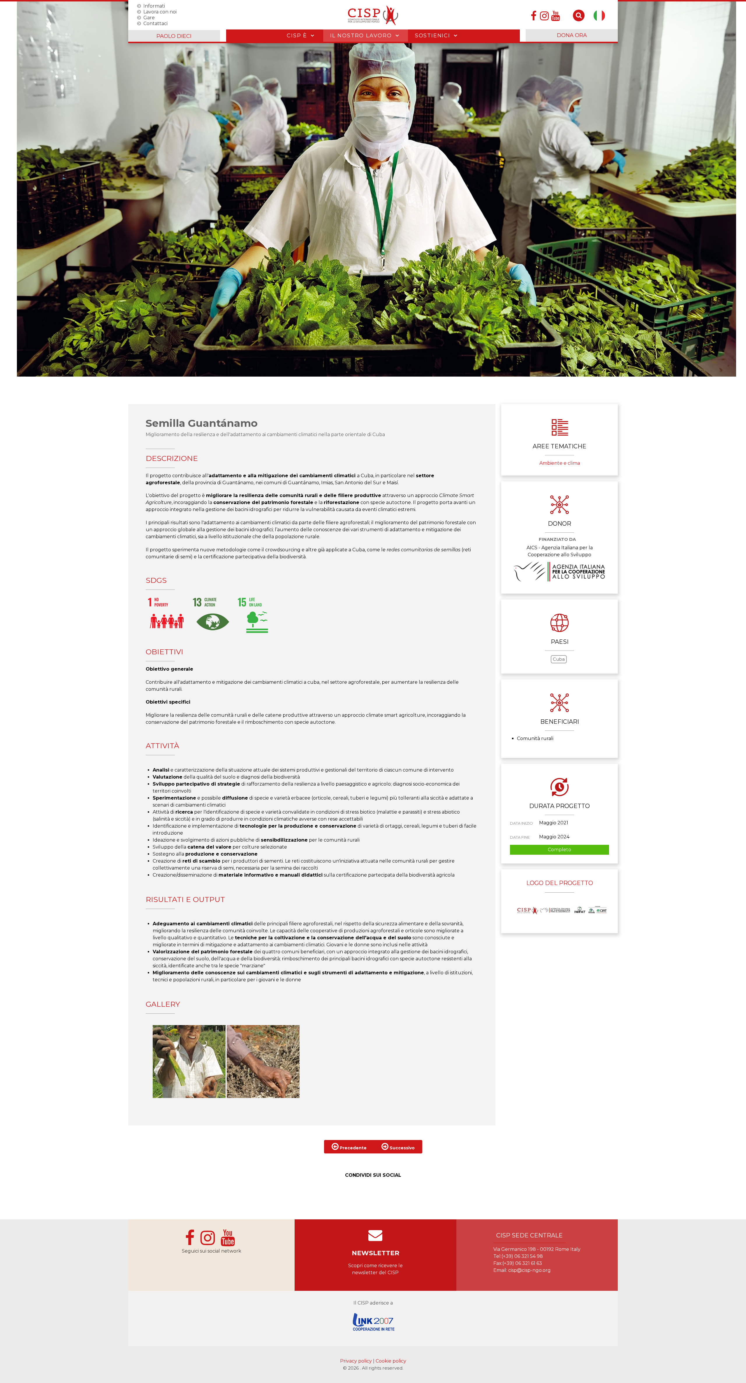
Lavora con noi (160, 11)
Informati (154, 5)
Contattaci (155, 23)
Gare (149, 17)
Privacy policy (356, 1361)
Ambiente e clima (559, 463)
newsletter (375, 1253)
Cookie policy (391, 1361)
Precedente (353, 1148)
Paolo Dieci (173, 36)
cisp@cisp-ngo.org (529, 1270)
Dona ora (572, 35)
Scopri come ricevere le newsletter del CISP (375, 1269)
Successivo (401, 1148)
